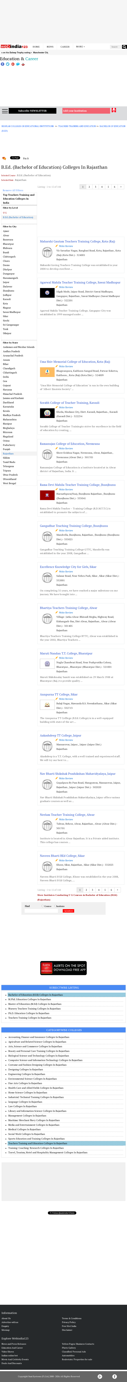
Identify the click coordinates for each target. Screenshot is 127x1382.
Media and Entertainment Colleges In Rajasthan (33, 1124)
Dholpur (7, 269)
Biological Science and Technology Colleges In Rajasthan (38, 1055)
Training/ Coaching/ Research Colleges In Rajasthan (36, 1147)
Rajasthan (8, 453)
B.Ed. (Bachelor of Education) (18, 217)
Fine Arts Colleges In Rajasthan (25, 1083)
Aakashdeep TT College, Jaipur (60, 735)
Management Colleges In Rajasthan (27, 1115)
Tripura (7, 470)
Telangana (8, 466)
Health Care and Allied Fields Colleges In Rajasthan (35, 1087)
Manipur (7, 423)
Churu (6, 260)
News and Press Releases (14, 1343)
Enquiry (5, 1326)
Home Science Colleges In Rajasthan (27, 1092)
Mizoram (7, 432)
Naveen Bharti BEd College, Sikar (62, 856)
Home (36, 46)
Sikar (5, 316)
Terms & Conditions (71, 1318)
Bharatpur (8, 243)
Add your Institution (75, 110)
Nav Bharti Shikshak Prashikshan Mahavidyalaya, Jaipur (78, 774)
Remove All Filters (13, 190)
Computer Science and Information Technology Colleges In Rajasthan (45, 1060)
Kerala (6, 410)
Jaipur (6, 282)
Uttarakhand (9, 479)
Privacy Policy (69, 1322)
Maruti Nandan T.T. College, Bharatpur (66, 653)
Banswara (8, 239)
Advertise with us (10, 1322)
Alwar (6, 235)
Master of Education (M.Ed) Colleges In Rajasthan (34, 1003)
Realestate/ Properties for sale (77, 1359)
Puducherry (9, 445)
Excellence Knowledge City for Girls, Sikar (68, 567)
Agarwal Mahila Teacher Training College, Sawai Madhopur (80, 282)
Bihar (6, 364)
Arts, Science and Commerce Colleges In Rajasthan (35, 1046)
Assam (6, 359)
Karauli (7, 299)
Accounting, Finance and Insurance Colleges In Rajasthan (38, 1037)
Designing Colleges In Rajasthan (25, 1069)
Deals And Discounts (12, 1363)
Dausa (6, 265)
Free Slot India (69, 1326)
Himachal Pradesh (12, 393)
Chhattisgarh (10, 372)
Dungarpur (9, 273)
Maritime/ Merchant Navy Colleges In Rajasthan (34, 1120)
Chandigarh (9, 368)
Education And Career (12, 1347)
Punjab (6, 449)
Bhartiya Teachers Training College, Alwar (68, 608)
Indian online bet (10, 1355)
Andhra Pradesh (11, 351)
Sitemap (6, 1329)
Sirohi (6, 320)
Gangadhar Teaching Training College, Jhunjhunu (74, 526)
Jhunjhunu (8, 290)
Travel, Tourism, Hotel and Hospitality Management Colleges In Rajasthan (47, 1152)
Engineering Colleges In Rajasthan (26, 1074)
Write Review (65, 246)
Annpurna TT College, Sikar (59, 694)
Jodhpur (7, 294)
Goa (5, 381)
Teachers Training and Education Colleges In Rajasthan (37, 1143)
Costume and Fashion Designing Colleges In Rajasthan (37, 1064)
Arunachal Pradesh (13, 355)
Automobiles (68, 1355)
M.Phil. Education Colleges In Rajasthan (29, 999)
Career (65, 46)
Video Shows (8, 1351)
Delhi (6, 376)
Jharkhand (8, 402)
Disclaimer (67, 1329)
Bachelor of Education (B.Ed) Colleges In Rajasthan (35, 994)
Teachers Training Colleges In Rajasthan (29, 1017)
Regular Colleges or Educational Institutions (28, 126)
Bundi (6, 252)
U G (5, 212)
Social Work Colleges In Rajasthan (26, 1134)
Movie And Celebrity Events (15, 1359)
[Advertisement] (63, 21)
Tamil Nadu (9, 462)
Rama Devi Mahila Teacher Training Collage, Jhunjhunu (78, 485)
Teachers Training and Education (77, 126)
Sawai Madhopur (12, 312)
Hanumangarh (10, 277)
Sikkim (6, 457)
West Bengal (9, 483)
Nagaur (7, 307)
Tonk (5, 329)
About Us (6, 1318)
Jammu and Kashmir (13, 398)
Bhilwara (7, 248)
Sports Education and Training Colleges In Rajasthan (36, 1138)
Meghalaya (9, 427)
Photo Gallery (69, 1347)
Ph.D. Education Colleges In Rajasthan (28, 1013)
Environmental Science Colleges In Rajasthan (32, 1078)
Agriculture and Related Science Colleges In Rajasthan (37, 1041)
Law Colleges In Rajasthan (22, 1106)
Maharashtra (10, 419)
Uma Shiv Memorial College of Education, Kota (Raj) (75, 362)
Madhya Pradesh (11, 415)
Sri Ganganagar (11, 324)
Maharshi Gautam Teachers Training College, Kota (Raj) (77, 241)
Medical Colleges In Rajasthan (24, 1129)
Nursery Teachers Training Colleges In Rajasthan (34, 1008)
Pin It (26, 158)
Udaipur (7, 333)
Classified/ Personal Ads (74, 1351)
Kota (5, 303)
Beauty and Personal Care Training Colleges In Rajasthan (38, 1051)
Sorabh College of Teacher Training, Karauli (69, 403)
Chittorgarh (9, 256)
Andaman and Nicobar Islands (19, 347)
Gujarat (7, 385)
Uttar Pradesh (10, 474)
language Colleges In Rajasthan (25, 1101)
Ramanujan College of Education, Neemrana (70, 444)
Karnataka (8, 406)
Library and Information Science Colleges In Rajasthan (37, 1110)
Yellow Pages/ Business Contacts (78, 1343)
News (50, 46)
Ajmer (6, 231)
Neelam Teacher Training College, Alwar (67, 815)
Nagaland (8, 436)
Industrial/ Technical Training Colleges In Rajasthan (36, 1097)
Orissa (6, 440)
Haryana (7, 389)
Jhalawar (7, 286)
